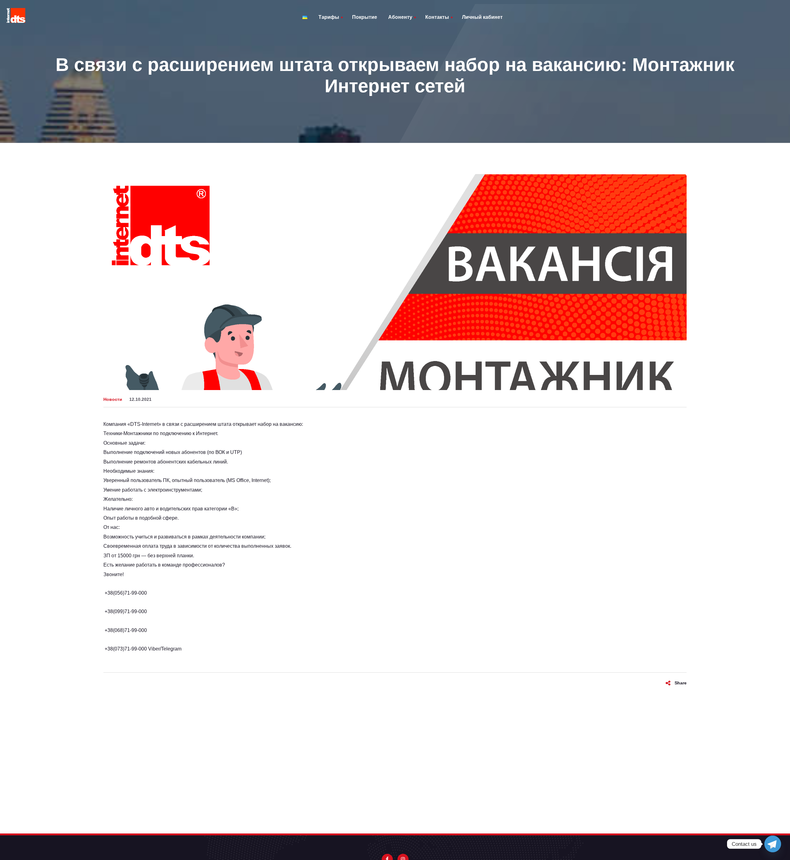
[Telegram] (772, 844)
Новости (112, 399)
